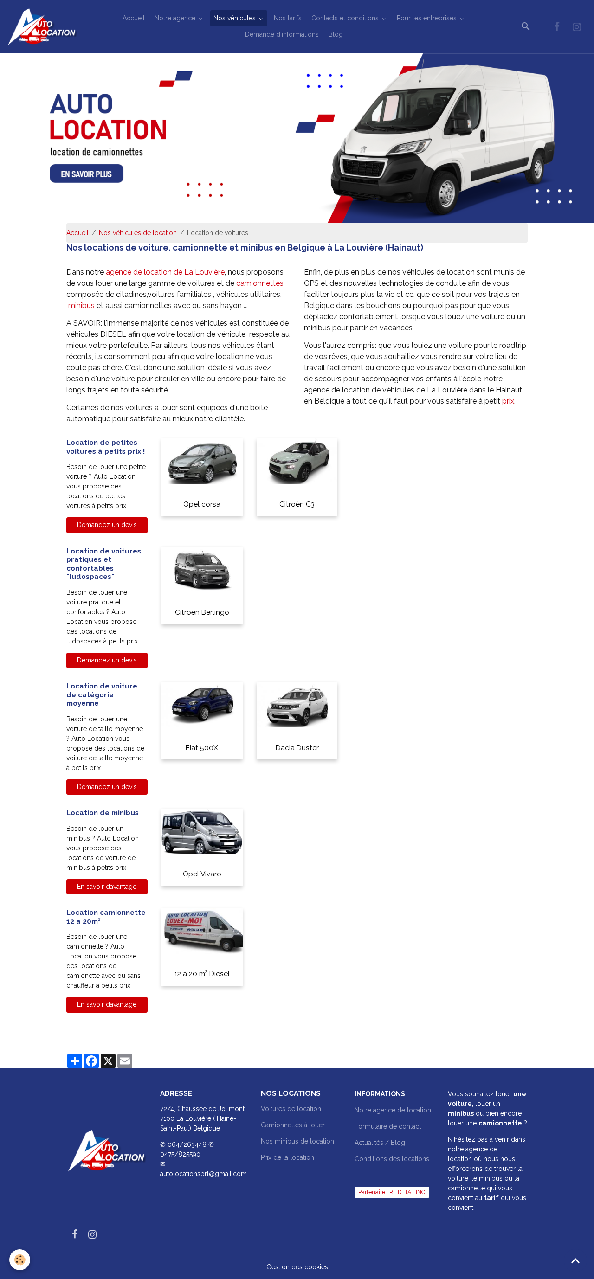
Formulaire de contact (388, 1126)
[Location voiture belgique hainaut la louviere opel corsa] (202, 460)
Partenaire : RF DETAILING (392, 1192)
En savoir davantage (106, 886)
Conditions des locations (392, 1159)
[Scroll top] (575, 1260)
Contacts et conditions (346, 18)
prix (508, 401)
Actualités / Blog (380, 1142)
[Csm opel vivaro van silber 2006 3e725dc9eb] (202, 831)
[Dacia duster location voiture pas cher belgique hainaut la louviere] (297, 704)
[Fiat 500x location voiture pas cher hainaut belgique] (202, 704)
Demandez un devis (107, 524)
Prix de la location (287, 1157)
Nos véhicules (235, 18)
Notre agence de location (393, 1110)
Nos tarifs (288, 18)
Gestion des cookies (297, 1267)
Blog (336, 34)
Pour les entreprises (427, 18)
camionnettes (260, 283)
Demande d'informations (282, 34)
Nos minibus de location (297, 1141)
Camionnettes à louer (293, 1125)
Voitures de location (291, 1108)
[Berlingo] (202, 568)
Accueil (134, 18)
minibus (82, 305)
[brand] (41, 26)
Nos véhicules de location (138, 233)
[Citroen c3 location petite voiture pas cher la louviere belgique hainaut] (297, 460)
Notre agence (176, 18)
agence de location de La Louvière (165, 272)
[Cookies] (19, 1259)
